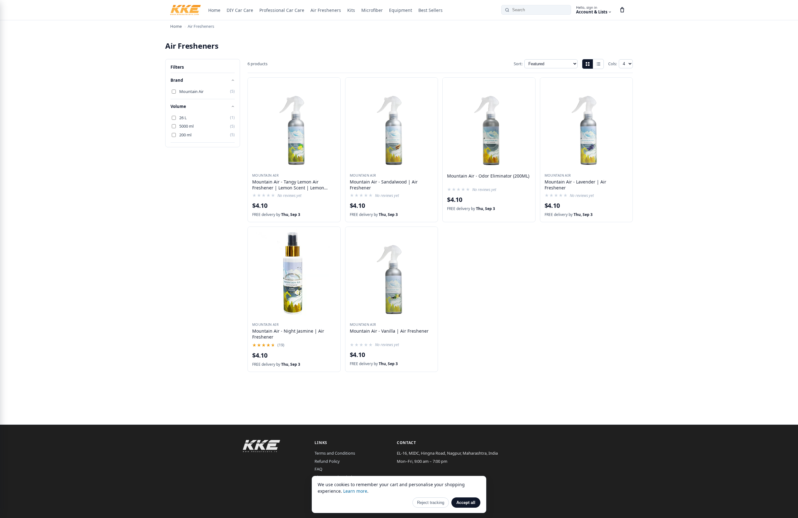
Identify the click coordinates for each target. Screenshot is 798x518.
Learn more (355, 491)
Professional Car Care (281, 10)
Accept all (465, 502)
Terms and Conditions (335, 453)
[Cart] (622, 10)
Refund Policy (327, 461)
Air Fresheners (325, 10)
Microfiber (372, 10)
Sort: (518, 63)
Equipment (400, 10)
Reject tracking (430, 502)
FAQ (318, 469)
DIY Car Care (240, 10)
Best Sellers (430, 10)
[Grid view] (587, 64)
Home (214, 10)
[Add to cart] (332, 85)
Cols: (612, 63)
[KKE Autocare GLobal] (185, 10)
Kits (351, 10)
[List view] (598, 64)
